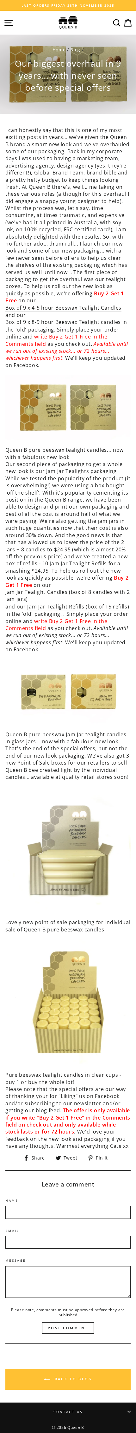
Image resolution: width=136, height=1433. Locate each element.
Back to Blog (72, 1379)
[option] (68, 5)
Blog (75, 50)
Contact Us (68, 1412)
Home (59, 50)
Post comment (68, 1327)
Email (12, 1230)
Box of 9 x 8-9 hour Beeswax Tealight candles (63, 322)
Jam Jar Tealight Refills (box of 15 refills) (78, 606)
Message (15, 1260)
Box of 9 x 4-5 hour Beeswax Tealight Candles (63, 307)
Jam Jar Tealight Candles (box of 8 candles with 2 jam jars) (67, 595)
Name (11, 1200)
